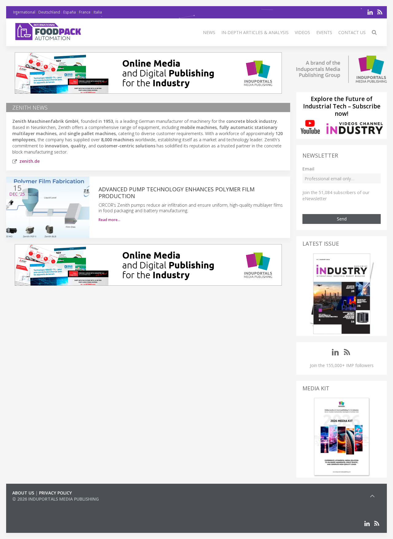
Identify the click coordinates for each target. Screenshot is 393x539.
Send (342, 219)
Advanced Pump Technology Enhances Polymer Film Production (177, 193)
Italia (98, 12)
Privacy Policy (55, 493)
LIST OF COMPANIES (33, 505)
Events (324, 32)
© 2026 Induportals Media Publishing (55, 499)
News (209, 32)
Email (308, 169)
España (69, 12)
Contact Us (352, 32)
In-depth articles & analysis (255, 32)
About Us (23, 493)
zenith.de (29, 161)
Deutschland (49, 12)
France (85, 12)
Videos (302, 32)
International (24, 12)
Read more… (109, 219)
